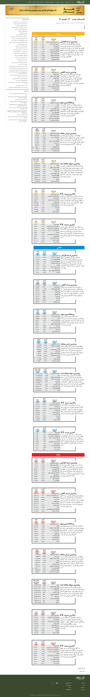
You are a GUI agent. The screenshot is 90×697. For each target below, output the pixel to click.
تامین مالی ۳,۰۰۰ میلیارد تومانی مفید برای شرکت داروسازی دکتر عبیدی (18, 120)
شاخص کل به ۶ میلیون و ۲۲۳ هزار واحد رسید (18, 75)
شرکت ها (57, 2)
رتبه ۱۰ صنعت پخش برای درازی (21, 99)
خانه (72, 2)
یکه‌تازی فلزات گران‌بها (23, 31)
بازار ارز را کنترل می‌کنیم (22, 60)
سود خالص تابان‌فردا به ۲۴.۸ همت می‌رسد (19, 62)
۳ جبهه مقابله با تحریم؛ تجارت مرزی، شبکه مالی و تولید (17, 83)
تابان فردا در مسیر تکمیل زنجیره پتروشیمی (19, 36)
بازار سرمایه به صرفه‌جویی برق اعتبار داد (19, 49)
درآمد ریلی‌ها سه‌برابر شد (22, 76)
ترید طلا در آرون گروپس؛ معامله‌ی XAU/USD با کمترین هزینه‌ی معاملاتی (18, 105)
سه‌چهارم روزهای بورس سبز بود (21, 25)
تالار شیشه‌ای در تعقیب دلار (22, 59)
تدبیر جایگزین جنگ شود (22, 44)
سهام (82, 683)
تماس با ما (29, 2)
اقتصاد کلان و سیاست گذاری (38, 2)
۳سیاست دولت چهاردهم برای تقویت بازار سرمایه (18, 87)
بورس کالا (68, 685)
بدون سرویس (58, 23)
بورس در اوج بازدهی (23, 33)
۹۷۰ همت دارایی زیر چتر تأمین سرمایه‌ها (19, 27)
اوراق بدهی (68, 689)
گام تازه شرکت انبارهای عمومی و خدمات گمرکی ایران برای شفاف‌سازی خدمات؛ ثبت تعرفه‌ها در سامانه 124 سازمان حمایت (17, 112)
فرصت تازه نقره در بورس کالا (21, 85)
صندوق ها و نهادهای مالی (49, 2)
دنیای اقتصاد (80, 668)
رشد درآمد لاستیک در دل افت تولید (20, 53)
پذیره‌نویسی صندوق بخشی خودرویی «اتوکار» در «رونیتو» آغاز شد (18, 102)
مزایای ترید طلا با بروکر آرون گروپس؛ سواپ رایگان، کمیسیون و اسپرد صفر (17, 97)
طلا (69, 687)
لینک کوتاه (82, 671)
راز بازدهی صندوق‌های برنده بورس (21, 55)
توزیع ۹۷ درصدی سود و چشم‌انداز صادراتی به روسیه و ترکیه (17, 117)
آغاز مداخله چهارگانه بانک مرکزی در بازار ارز (19, 40)
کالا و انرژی (62, 2)
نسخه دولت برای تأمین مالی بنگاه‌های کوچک (18, 68)
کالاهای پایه (67, 683)
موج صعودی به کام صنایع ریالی (21, 29)
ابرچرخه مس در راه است (22, 64)
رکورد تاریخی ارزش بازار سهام (21, 47)
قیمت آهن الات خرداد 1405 (22, 114)
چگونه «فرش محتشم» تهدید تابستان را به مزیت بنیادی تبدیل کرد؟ (18, 108)
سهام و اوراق (68, 2)
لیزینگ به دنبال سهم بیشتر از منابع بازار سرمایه (18, 66)
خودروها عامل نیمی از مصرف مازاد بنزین (19, 78)
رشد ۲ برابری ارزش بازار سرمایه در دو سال (19, 38)
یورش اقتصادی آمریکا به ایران (21, 80)
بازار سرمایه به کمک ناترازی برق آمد (20, 23)
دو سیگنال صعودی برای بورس (21, 35)
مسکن (82, 687)
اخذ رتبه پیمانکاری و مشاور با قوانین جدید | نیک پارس (18, 94)
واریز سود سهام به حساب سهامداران (20, 22)
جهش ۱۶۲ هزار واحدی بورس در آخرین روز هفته (18, 42)
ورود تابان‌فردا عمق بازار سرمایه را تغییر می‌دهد (18, 70)
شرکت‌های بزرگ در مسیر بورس (21, 46)
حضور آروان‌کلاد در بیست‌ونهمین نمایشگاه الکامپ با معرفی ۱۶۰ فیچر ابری (17, 72)
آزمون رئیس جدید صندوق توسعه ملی (20, 51)
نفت (82, 689)
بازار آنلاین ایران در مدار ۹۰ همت (21, 57)
